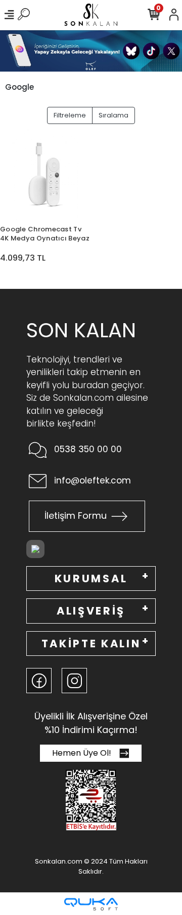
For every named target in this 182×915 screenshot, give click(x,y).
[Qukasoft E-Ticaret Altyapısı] (91, 904)
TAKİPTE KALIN (91, 643)
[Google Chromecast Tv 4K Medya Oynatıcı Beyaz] (45, 174)
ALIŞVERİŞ (91, 610)
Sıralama (113, 115)
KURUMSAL (91, 578)
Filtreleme (70, 115)
